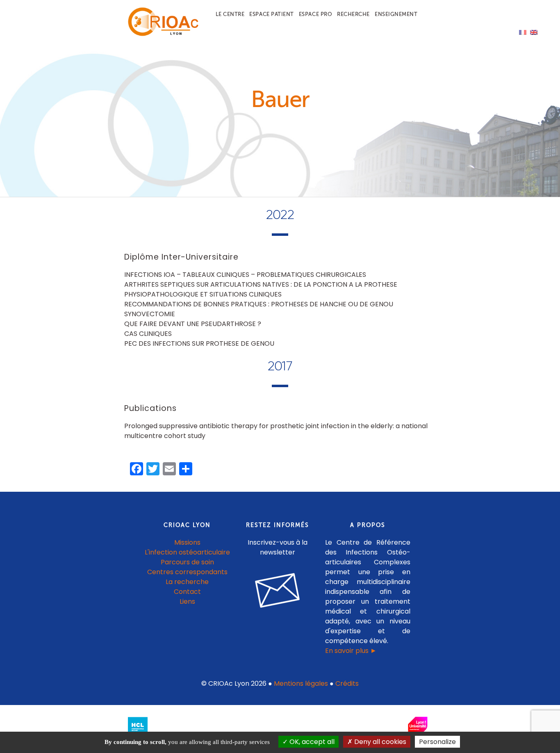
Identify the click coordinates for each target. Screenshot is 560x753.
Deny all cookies (379, 741)
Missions (187, 542)
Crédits (347, 683)
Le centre (230, 14)
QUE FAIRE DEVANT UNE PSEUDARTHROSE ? (192, 324)
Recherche (353, 14)
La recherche (187, 581)
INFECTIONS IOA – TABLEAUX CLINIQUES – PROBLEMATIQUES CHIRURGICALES (245, 274)
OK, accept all (311, 741)
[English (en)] (533, 32)
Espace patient (271, 14)
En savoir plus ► (351, 650)
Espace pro (315, 14)
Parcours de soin (187, 562)
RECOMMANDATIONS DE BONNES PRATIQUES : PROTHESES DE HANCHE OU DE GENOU (258, 304)
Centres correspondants (187, 572)
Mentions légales (301, 683)
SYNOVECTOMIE (149, 314)
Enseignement (396, 14)
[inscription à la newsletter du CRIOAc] (277, 614)
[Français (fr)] (522, 32)
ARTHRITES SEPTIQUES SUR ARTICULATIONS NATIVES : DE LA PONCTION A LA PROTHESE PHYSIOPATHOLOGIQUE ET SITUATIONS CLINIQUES (260, 289)
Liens (187, 601)
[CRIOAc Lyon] (161, 34)
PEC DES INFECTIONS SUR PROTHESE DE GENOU (199, 343)
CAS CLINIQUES (148, 333)
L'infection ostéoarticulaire (187, 552)
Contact (187, 591)
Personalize (437, 741)
